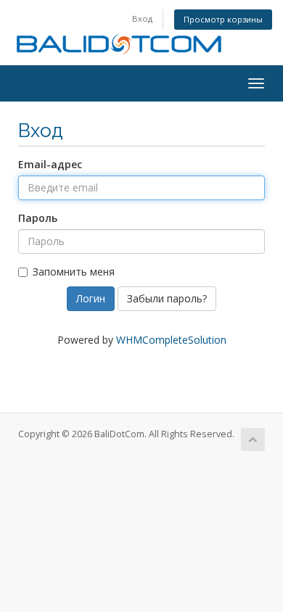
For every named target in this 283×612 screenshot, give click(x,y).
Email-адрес (50, 164)
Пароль (37, 218)
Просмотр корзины (223, 19)
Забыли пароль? (167, 298)
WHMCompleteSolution (171, 340)
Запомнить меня (74, 271)
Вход (142, 18)
